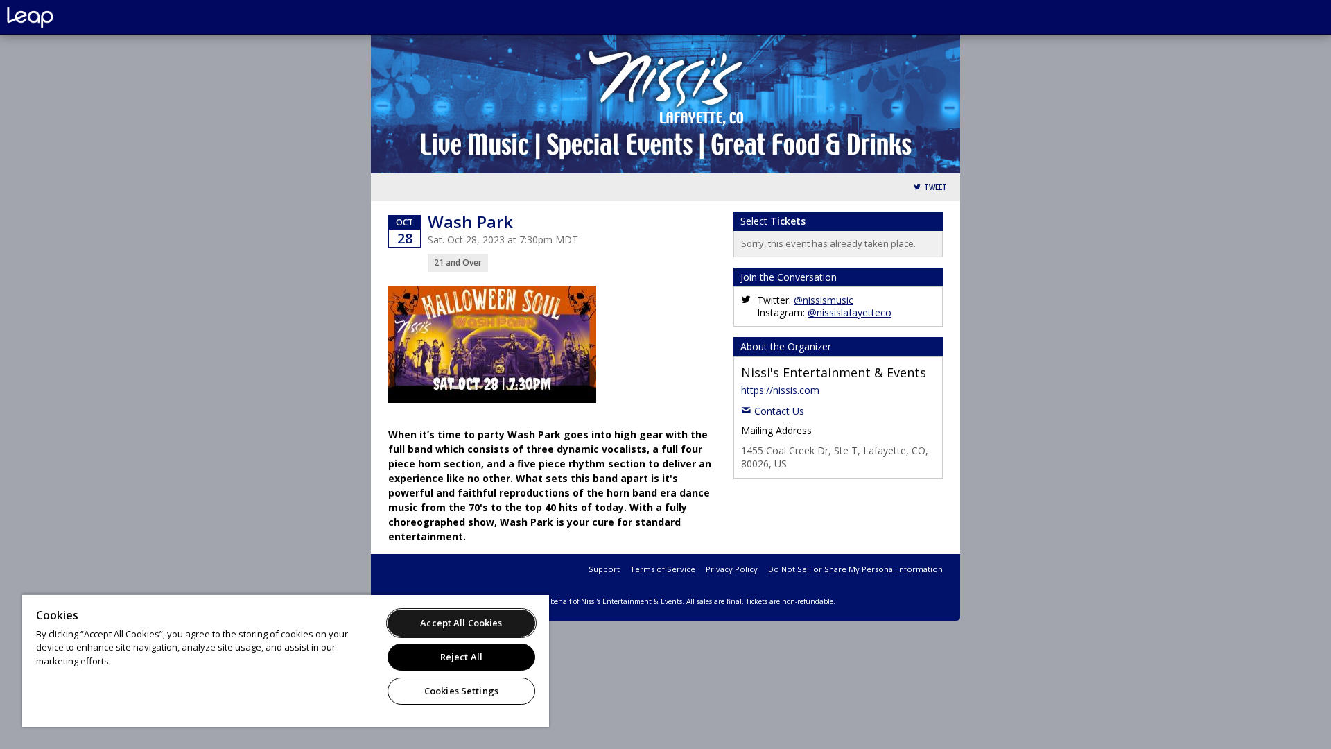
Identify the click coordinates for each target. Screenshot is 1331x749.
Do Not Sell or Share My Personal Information (855, 569)
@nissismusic (823, 300)
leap (76, 17)
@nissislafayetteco (849, 312)
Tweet (935, 187)
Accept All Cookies (461, 623)
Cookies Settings (461, 691)
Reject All (461, 657)
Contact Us (779, 410)
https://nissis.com (780, 390)
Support (604, 569)
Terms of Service (662, 569)
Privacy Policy (732, 569)
